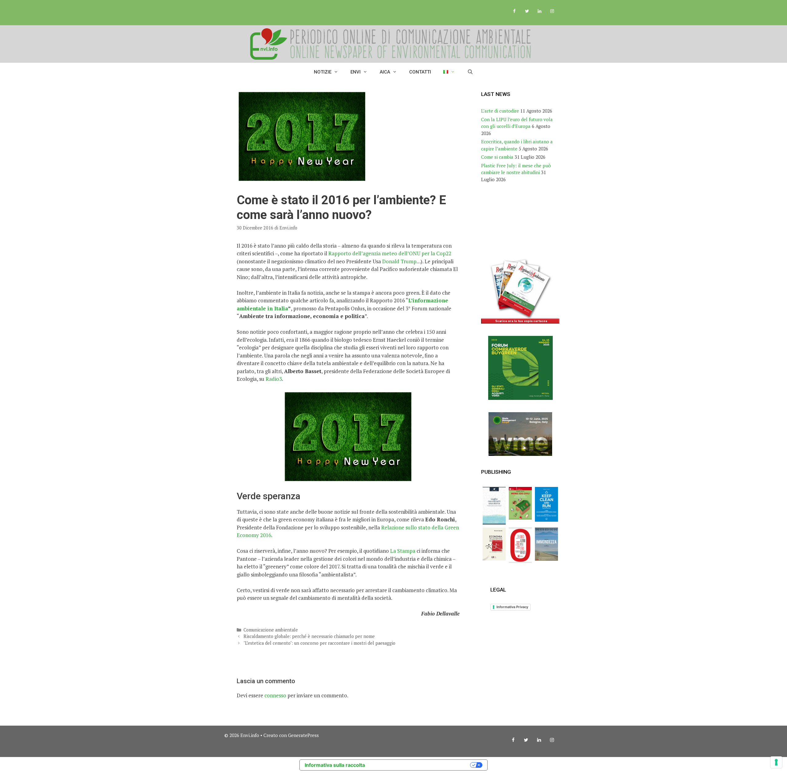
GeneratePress (303, 735)
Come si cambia (497, 157)
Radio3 (274, 378)
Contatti (420, 72)
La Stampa (402, 550)
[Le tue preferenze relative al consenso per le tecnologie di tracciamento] (776, 762)
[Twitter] (527, 11)
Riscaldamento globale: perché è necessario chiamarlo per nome (309, 636)
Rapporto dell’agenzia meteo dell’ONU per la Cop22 (389, 253)
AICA (385, 72)
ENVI (355, 72)
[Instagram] (552, 11)
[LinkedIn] (539, 11)
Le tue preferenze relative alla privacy (420, 765)
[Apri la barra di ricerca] (470, 72)
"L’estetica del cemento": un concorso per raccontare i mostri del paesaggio (319, 643)
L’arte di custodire (500, 111)
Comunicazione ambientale (270, 630)
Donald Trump (399, 261)
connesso (275, 695)
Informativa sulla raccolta (335, 765)
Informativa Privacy (512, 607)
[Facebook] (514, 11)
